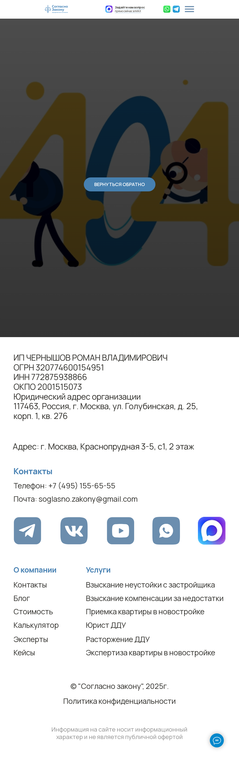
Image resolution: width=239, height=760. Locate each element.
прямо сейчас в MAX (130, 9)
